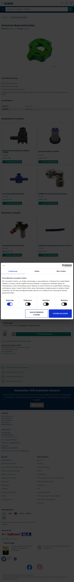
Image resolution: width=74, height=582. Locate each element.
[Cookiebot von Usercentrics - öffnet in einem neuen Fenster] (63, 265)
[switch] (28, 304)
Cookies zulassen (60, 313)
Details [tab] (37, 271)
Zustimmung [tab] (13, 271)
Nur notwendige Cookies (36, 313)
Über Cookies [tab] (61, 271)
